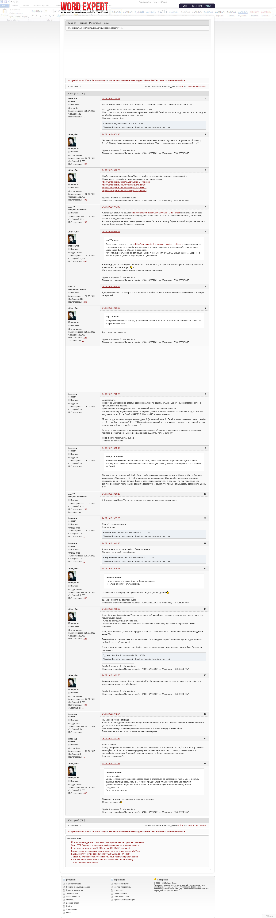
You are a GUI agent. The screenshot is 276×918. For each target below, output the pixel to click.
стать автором (120, 893)
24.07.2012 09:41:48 (111, 207)
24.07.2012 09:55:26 (111, 232)
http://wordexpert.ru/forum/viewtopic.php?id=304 (124, 185)
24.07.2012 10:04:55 (111, 286)
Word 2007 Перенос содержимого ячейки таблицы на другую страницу (105, 845)
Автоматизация (99, 80)
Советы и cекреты (74, 890)
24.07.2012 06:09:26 (111, 170)
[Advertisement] (137, 54)
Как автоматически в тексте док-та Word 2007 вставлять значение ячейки (147, 80)
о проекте (118, 890)
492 (85, 164)
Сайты (69, 906)
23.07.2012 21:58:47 (111, 98)
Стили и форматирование (78, 887)
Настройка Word (73, 884)
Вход (106, 23)
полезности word (122, 884)
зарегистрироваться (197, 87)
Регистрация (95, 23)
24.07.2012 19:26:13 (111, 494)
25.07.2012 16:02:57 (111, 739)
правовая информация (124, 900)
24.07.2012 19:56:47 (111, 568)
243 (85, 222)
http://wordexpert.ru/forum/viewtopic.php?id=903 (124, 190)
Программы (71, 909)
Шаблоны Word (73, 896)
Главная (72, 23)
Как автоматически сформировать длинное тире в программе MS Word (105, 851)
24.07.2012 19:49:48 (111, 543)
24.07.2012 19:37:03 (111, 518)
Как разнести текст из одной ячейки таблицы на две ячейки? (100, 854)
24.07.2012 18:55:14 (111, 448)
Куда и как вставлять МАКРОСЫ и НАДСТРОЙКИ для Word (100, 848)
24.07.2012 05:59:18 (111, 134)
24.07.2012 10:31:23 (111, 308)
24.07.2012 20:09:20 (111, 675)
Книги (68, 912)
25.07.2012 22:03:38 (111, 763)
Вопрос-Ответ (72, 903)
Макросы (70, 900)
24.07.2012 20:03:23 (111, 609)
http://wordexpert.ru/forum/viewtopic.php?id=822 (124, 187)
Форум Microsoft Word (78, 80)
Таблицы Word (72, 893)
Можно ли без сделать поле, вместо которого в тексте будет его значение (107, 842)
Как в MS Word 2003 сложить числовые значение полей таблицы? (103, 859)
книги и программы (122, 887)
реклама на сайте (122, 896)
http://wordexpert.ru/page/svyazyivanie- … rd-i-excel (126, 182)
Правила (83, 23)
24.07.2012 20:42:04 (111, 714)
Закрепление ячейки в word (84, 862)
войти (180, 87)
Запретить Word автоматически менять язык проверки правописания (104, 857)
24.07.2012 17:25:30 (111, 394)
